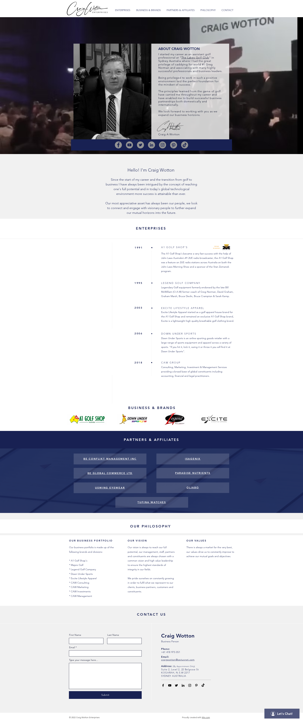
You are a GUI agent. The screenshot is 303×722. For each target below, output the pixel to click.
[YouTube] (129, 144)
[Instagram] (162, 144)
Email (72, 647)
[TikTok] (184, 144)
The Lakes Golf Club (195, 57)
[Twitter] (140, 144)
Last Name (113, 635)
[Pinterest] (173, 144)
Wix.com (206, 717)
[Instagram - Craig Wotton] (190, 685)
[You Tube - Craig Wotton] (170, 685)
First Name (75, 635)
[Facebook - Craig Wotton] (163, 685)
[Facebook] (118, 144)
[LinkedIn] (151, 144)
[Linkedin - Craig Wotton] (183, 685)
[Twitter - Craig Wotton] (176, 685)
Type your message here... (83, 660)
